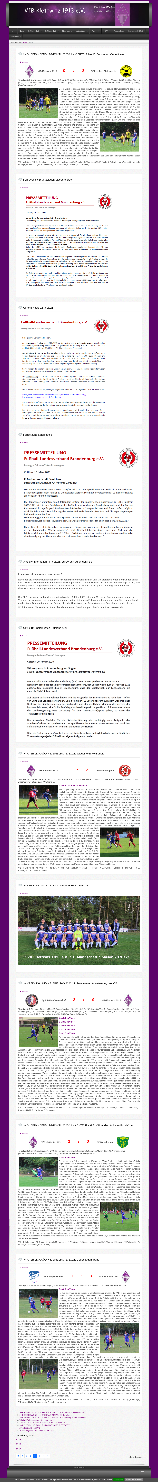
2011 (18, 1439)
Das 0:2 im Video (67, 1289)
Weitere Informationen (134, 1480)
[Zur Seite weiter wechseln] (43, 1456)
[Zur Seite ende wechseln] (47, 1456)
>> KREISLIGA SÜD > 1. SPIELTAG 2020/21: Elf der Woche (46, 1415)
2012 (18, 1444)
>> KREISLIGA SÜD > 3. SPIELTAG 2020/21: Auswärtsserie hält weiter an (52, 1412)
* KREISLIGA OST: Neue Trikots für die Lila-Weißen (42, 1423)
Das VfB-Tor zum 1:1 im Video (73, 786)
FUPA (105, 31)
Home (13, 31)
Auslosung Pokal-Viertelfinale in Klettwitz (38, 1430)
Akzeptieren (118, 1480)
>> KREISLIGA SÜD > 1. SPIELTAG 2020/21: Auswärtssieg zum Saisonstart (53, 1418)
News (22, 31)
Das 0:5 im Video (67, 1026)
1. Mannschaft (33, 31)
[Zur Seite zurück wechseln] (22, 1456)
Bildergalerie (67, 31)
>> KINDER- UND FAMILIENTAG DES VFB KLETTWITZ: (45, 1425)
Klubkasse (15, 37)
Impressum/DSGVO (136, 31)
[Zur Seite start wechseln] (18, 1456)
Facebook (95, 31)
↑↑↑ (142, 1472)
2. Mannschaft (50, 31)
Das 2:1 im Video (67, 1157)
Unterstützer (81, 31)
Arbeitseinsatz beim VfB (30, 1428)
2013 (18, 1449)
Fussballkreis (119, 31)
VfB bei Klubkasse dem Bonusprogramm (37, 1420)
